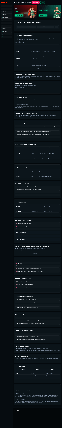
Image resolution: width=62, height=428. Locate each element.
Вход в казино (5, 17)
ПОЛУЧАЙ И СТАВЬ (19, 15)
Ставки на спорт (5, 34)
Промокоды (5, 28)
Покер (4, 25)
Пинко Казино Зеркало (6, 11)
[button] (60, 422)
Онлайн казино (5, 6)
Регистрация (5, 14)
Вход (43, 2)
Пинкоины (4, 20)
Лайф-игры (5, 31)
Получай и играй (43, 15)
